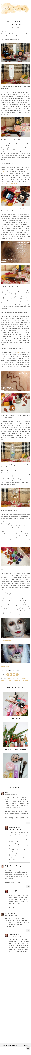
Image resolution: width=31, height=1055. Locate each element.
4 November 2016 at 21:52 (11, 868)
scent (27, 680)
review (18, 352)
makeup (23, 679)
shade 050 (21, 144)
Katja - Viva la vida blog (13, 866)
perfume (21, 680)
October (15, 680)
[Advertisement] (15, 1023)
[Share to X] (11, 674)
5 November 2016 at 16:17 (15, 893)
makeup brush (6, 680)
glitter (17, 679)
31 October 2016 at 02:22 (11, 794)
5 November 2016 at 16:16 (15, 936)
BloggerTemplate (24, 1045)
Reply (28, 823)
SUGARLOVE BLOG (11, 913)
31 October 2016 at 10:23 (15, 829)
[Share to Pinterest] (14, 674)
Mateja (7, 792)
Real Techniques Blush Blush (9, 183)
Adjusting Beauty (14, 827)
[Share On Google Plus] (17, 674)
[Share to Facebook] (7, 674)
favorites (10, 679)
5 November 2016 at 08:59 (11, 915)
